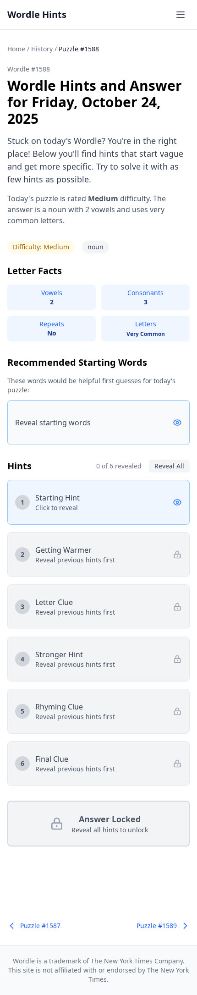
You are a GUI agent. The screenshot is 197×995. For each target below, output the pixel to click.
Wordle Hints (36, 14)
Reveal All (169, 466)
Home (16, 48)
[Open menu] (180, 14)
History (42, 48)
